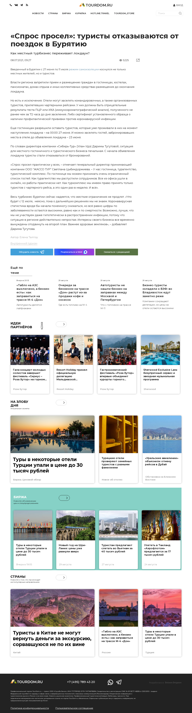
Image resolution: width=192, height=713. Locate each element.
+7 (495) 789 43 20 (81, 682)
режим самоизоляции (84, 69)
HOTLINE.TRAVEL (100, 13)
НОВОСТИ (38, 13)
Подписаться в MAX (71, 252)
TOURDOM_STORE (124, 13)
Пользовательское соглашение (74, 708)
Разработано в (165, 682)
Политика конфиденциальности (29, 708)
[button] (58, 324)
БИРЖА (66, 13)
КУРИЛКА (80, 13)
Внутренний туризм (23, 243)
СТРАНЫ (53, 13)
